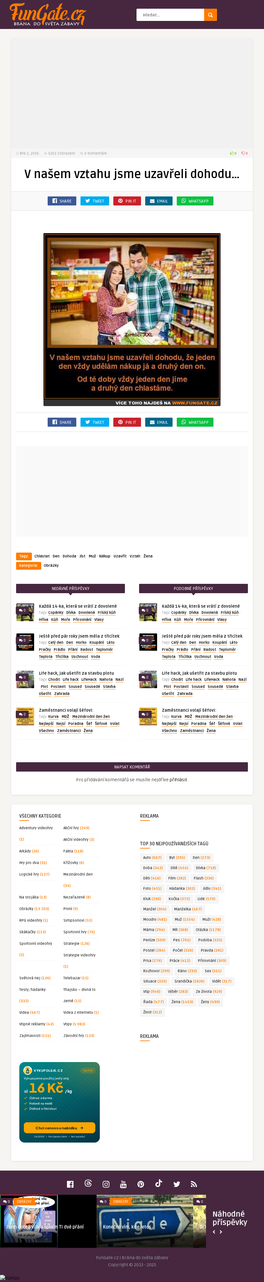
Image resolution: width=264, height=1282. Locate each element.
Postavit (58, 686)
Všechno (46, 730)
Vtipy (67, 1024)
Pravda (212, 950)
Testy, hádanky (32, 989)
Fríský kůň (107, 612)
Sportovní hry (75, 932)
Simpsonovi (73, 920)
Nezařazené (74, 897)
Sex (213, 971)
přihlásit (178, 780)
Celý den (55, 642)
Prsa (152, 960)
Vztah (135, 556)
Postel (154, 950)
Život (152, 1012)
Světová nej (29, 978)
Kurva (53, 716)
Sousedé (92, 686)
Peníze (154, 940)
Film (177, 878)
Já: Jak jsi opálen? (122, 1227)
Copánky (55, 612)
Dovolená (87, 612)
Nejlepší (46, 723)
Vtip (151, 991)
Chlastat (42, 556)
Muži (212, 919)
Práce (180, 960)
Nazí (120, 679)
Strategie (71, 943)
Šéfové (101, 723)
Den (56, 556)
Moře (65, 619)
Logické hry (29, 874)
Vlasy (99, 619)
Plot (44, 686)
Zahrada (62, 693)
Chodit (54, 679)
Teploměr (104, 649)
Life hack (71, 679)
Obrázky (51, 565)
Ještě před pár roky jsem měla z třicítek (79, 636)
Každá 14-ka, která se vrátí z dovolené (78, 606)
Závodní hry (73, 1035)
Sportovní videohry (35, 943)
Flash (204, 878)
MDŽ (65, 716)
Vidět (221, 981)
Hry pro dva (29, 862)
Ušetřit (45, 693)
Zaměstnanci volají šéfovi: (66, 710)
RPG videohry (30, 920)
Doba (153, 868)
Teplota (45, 656)
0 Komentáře (95, 153)
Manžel (154, 909)
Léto (111, 642)
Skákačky (27, 932)
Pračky (45, 649)
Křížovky (70, 862)
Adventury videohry (36, 828)
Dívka (71, 612)
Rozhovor (156, 971)
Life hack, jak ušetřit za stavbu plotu (76, 673)
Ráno (187, 971)
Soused (75, 686)
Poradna (75, 723)
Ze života (209, 991)
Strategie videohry (79, 955)
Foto (152, 888)
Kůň (54, 619)
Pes (182, 940)
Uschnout (79, 656)
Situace (155, 981)
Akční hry (71, 828)
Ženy (210, 1002)
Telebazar (71, 978)
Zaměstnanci (69, 730)
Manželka (188, 909)
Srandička (189, 981)
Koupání (97, 642)
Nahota (106, 679)
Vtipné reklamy (32, 1024)
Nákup (104, 556)
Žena (148, 556)
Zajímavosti (30, 1035)
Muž (92, 556)
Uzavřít (120, 556)
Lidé (206, 899)
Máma (154, 929)
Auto (152, 857)
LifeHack (89, 679)
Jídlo (212, 888)
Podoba (210, 940)
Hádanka (182, 888)
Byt (177, 857)
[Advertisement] (132, 93)
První (67, 909)
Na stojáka (29, 897)
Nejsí (60, 723)
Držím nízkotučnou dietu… (33, 1227)
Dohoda (69, 556)
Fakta (68, 851)
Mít (180, 929)
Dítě (179, 868)
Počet (183, 950)
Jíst (82, 556)
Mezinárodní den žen (91, 716)
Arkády (25, 851)
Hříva (43, 619)
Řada (153, 1002)
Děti (152, 878)
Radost (86, 649)
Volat (114, 723)
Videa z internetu (78, 1012)
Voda (95, 656)
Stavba (109, 686)
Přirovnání (82, 619)
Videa (24, 1012)
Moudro (155, 919)
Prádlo (59, 649)
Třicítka (62, 656)
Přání (73, 649)
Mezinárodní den (78, 874)
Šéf (89, 723)
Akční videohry (76, 839)
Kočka (179, 899)
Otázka (208, 929)
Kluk (152, 899)
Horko (81, 642)
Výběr (178, 991)
